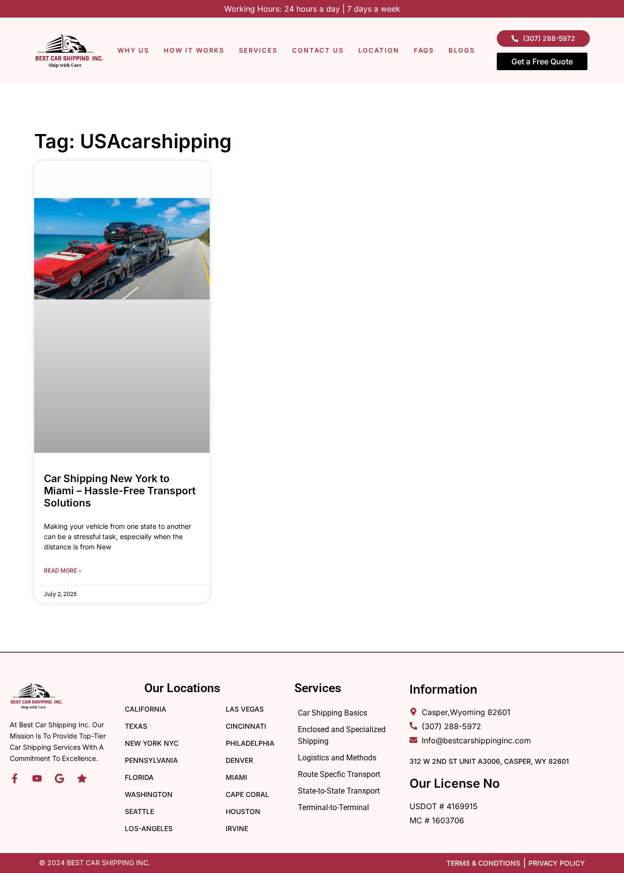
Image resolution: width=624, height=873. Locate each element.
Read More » (62, 570)
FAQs (424, 50)
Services (258, 50)
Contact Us (318, 50)
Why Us (133, 50)
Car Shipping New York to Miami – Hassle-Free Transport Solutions (119, 490)
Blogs (461, 50)
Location (378, 50)
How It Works (194, 50)
